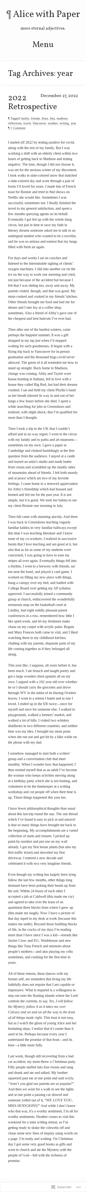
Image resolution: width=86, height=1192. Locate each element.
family (25, 118)
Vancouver (39, 123)
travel (27, 123)
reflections (15, 123)
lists (52, 118)
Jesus (45, 118)
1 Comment (17, 128)
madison (62, 118)
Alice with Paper (46, 14)
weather (53, 123)
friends (35, 118)
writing (64, 123)
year (73, 123)
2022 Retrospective (32, 102)
